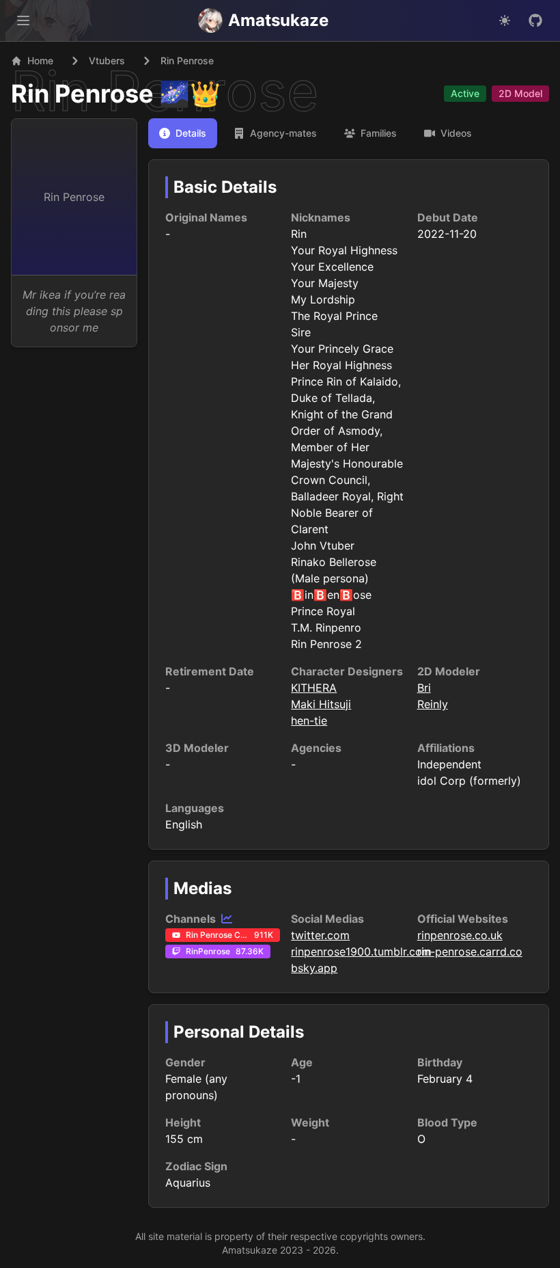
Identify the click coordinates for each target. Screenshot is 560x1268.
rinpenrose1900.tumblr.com (361, 951)
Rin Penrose (82, 94)
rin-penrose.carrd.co (469, 951)
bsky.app (314, 968)
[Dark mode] (504, 20)
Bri (424, 687)
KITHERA (314, 687)
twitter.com (320, 935)
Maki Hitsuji (321, 704)
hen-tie (309, 720)
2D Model (520, 93)
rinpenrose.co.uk (460, 935)
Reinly (432, 704)
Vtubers (107, 60)
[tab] (182, 133)
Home (40, 60)
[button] (23, 20)
